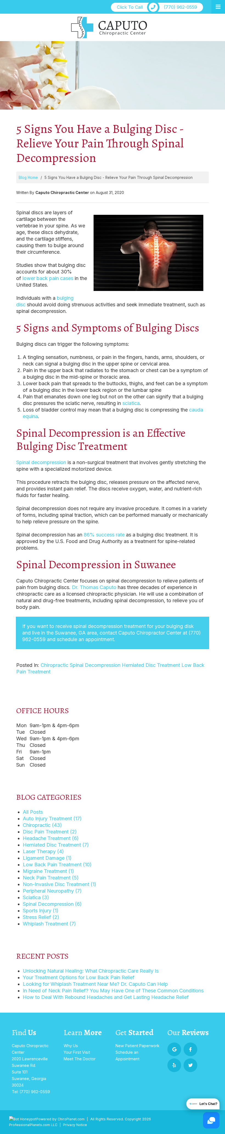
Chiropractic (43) (42, 825)
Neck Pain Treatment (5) (51, 878)
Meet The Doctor (79, 1058)
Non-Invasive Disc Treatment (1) (59, 884)
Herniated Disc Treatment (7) (56, 845)
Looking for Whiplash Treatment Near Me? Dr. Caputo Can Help (95, 984)
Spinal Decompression (95, 665)
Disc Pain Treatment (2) (50, 832)
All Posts (33, 812)
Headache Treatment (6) (51, 838)
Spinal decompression (41, 462)
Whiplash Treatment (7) (49, 924)
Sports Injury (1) (40, 910)
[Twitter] (190, 1065)
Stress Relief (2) (41, 917)
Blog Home (28, 177)
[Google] (174, 1049)
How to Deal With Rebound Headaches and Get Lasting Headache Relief (106, 997)
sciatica (131, 403)
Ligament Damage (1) (47, 858)
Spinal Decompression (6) (52, 904)
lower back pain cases (47, 278)
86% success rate (104, 535)
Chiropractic (54, 665)
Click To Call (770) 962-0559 (157, 7)
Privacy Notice (75, 1125)
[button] (218, 7)
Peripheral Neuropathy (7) (52, 891)
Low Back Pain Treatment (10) (57, 864)
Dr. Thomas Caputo (94, 587)
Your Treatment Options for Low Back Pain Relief (78, 977)
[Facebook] (190, 1049)
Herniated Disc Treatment (151, 665)
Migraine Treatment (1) (48, 871)
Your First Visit (77, 1052)
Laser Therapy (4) (43, 851)
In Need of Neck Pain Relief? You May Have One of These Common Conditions (113, 990)
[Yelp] (174, 1065)
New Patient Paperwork (137, 1045)
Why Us (71, 1045)
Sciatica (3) (36, 897)
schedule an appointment (85, 639)
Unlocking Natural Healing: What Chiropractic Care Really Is (91, 971)
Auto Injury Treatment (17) (52, 818)
